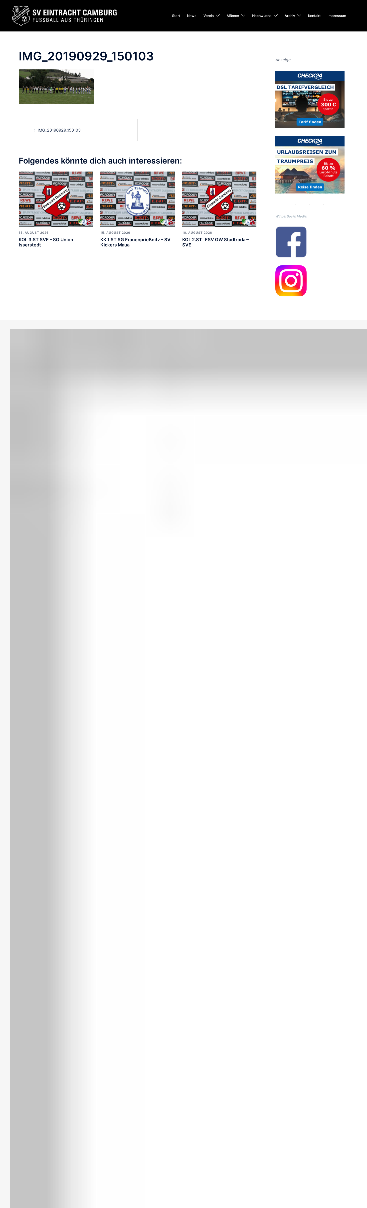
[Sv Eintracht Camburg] (64, 15)
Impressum (337, 15)
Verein (208, 15)
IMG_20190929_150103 (59, 130)
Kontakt (314, 15)
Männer (233, 15)
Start (176, 15)
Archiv (290, 15)
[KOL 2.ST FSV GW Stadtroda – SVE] (219, 199)
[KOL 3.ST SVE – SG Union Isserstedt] (56, 199)
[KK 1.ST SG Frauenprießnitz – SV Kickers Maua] (137, 199)
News (191, 15)
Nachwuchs (262, 15)
